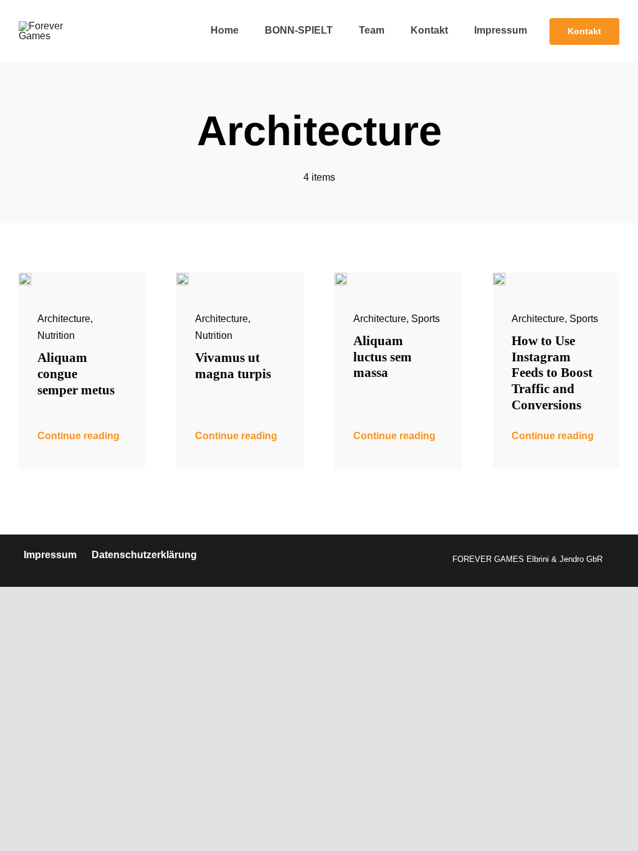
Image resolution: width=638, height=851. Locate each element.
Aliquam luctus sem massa (382, 356)
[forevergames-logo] (57, 26)
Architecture (63, 318)
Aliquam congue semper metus (76, 373)
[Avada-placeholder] (25, 277)
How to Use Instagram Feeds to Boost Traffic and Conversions (552, 372)
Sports (425, 318)
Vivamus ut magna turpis (233, 365)
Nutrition (56, 335)
